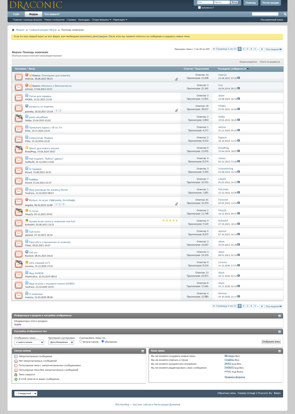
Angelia (29, 205)
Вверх (277, 393)
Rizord (28, 172)
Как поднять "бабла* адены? (46, 158)
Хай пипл (34, 231)
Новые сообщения (54, 19)
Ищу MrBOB (36, 273)
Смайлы (229, 360)
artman (29, 89)
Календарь (84, 19)
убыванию (110, 341)
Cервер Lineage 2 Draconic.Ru (255, 393)
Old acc (33, 252)
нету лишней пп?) (39, 263)
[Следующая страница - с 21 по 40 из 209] (262, 49)
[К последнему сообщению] (238, 78)
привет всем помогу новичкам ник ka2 (52, 221)
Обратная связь (226, 393)
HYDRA (28, 99)
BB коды (230, 356)
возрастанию (90, 341)
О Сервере (35, 169)
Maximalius (31, 276)
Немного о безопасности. (56, 86)
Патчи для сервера (40, 96)
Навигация (119, 19)
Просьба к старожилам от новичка (49, 242)
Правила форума (235, 377)
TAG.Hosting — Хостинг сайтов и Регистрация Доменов (147, 404)
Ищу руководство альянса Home (48, 190)
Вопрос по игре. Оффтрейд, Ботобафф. (52, 200)
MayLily (29, 214)
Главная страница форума (27, 19)
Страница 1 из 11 (226, 49)
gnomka (29, 111)
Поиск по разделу (269, 62)
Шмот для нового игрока (44, 148)
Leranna (29, 266)
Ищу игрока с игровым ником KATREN (52, 283)
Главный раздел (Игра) (43, 30)
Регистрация (271, 2)
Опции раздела (247, 62)
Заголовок (20, 69)
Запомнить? (207, 7)
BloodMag (30, 151)
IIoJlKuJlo (30, 162)
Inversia (29, 79)
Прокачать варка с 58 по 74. (45, 127)
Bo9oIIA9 (30, 225)
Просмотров (202, 69)
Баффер (33, 179)
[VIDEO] (229, 367)
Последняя (272, 49)
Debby (28, 120)
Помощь (251, 2)
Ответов (188, 69)
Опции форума (100, 19)
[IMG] (228, 364)
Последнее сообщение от (232, 69)
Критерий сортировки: (61, 338)
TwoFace (29, 193)
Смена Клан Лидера (41, 138)
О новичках (36, 294)
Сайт (16, 14)
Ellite (27, 131)
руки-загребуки (38, 117)
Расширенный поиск (272, 19)
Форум (33, 14)
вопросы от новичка (41, 106)
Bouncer (29, 256)
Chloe (28, 245)
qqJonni (29, 235)
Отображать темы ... (26, 338)
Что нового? (52, 14)
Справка (71, 19)
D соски (33, 211)
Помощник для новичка (55, 75)
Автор (32, 69)
